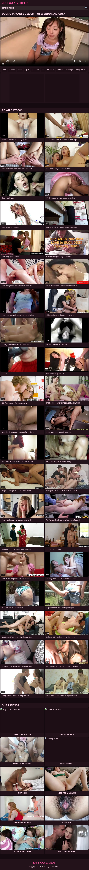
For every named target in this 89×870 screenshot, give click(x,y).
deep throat (80, 69)
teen (4, 69)
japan (27, 69)
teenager (69, 69)
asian (20, 69)
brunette (50, 69)
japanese (35, 69)
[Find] (86, 7)
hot (43, 69)
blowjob (12, 69)
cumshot (60, 69)
